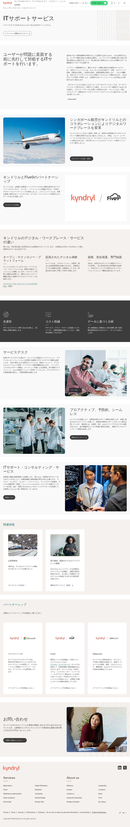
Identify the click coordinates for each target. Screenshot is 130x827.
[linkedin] (119, 767)
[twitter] (125, 767)
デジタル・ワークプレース (60, 664)
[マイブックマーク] (119, 3)
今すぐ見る (74, 390)
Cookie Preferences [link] (99, 812)
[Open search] (124, 3)
